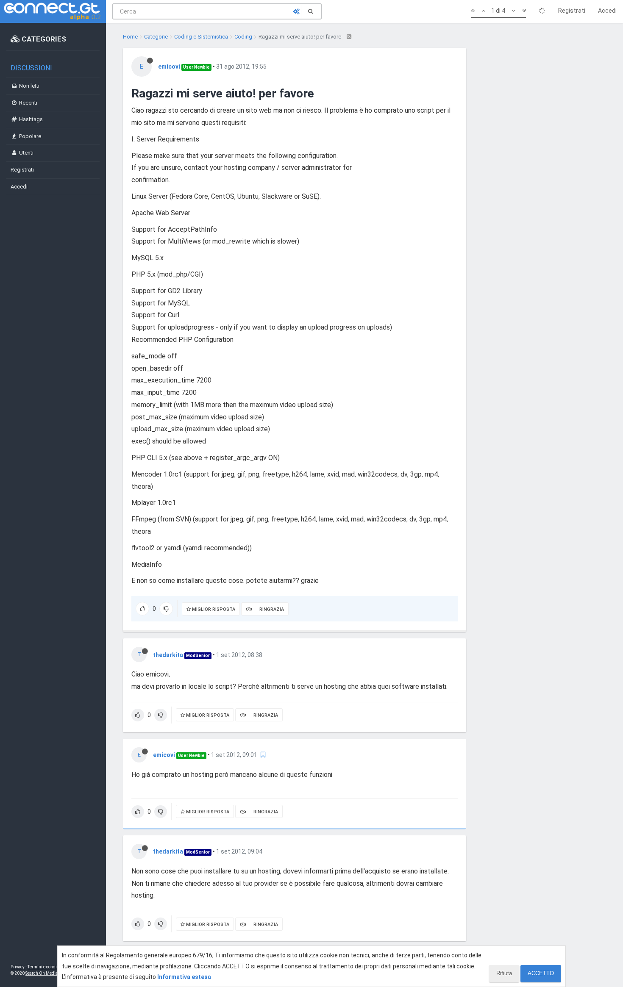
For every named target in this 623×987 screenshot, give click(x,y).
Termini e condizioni (47, 967)
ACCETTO (541, 973)
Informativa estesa (184, 976)
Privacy (18, 967)
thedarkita (168, 655)
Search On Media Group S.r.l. (52, 973)
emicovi (169, 66)
